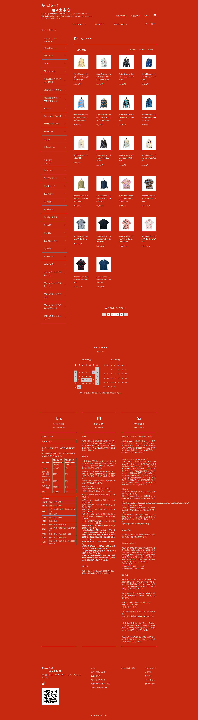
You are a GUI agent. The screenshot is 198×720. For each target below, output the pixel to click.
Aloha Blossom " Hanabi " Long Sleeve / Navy (149, 77)
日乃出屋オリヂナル (52, 90)
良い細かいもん (51, 241)
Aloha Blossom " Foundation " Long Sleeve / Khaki (81, 198)
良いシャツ (52, 30)
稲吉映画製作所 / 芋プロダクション (52, 99)
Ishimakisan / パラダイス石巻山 (52, 80)
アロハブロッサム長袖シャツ (52, 284)
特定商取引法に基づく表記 (100, 683)
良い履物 (48, 201)
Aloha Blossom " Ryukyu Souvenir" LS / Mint (126, 158)
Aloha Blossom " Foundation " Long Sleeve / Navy (103, 198)
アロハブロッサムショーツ (52, 317)
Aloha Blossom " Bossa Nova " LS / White (149, 158)
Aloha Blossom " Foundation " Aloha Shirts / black (103, 239)
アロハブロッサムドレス (52, 295)
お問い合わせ (150, 683)
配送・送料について (98, 672)
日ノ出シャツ (50, 71)
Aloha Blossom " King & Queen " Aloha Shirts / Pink (126, 198)
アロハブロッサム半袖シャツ (52, 274)
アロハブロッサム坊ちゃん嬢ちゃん (52, 306)
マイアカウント (121, 15)
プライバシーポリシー (99, 687)
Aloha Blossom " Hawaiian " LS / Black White (103, 158)
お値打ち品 (49, 264)
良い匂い (48, 233)
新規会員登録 (135, 15)
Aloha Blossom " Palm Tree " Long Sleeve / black (149, 117)
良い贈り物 (49, 256)
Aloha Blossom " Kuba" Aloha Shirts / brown (149, 198)
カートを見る (150, 680)
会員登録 (148, 672)
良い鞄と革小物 (51, 217)
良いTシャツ (49, 186)
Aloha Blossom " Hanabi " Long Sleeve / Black (126, 77)
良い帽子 (48, 225)
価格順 (142, 49)
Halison (47, 139)
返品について (95, 676)
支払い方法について (98, 680)
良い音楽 (48, 248)
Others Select (49, 147)
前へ (104, 314)
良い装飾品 (49, 209)
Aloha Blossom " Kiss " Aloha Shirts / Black (81, 279)
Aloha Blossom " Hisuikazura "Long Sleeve (126, 117)
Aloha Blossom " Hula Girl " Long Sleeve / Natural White (103, 77)
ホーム (44, 30)
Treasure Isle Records (53, 116)
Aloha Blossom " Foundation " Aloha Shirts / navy (103, 279)
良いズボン (49, 194)
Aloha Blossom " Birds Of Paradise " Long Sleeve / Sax (81, 117)
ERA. (46, 63)
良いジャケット (51, 178)
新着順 (150, 49)
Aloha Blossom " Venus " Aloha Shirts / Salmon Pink (126, 239)
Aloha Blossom (50, 48)
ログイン (147, 15)
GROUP (98, 24)
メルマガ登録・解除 (127, 668)
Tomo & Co (48, 55)
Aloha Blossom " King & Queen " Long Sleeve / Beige (81, 77)
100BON (47, 109)
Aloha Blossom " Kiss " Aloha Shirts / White (149, 239)
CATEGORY (77, 24)
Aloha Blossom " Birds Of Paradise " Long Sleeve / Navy (103, 117)
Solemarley (48, 131)
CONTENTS (119, 24)
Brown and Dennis (51, 123)
